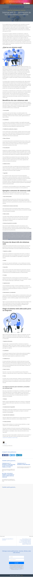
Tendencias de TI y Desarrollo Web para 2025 (23, 464)
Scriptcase (23, 10)
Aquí (9, 239)
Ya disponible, (13, 3)
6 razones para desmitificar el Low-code (7, 539)
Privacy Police (20, 569)
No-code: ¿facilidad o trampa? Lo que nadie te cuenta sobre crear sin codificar (8, 475)
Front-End (10, 10)
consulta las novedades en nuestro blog (10, 437)
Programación (16, 10)
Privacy (22, 575)
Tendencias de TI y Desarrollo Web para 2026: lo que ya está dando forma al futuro (8, 465)
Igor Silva (5, 443)
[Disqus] (16, 500)
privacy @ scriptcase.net (17, 568)
